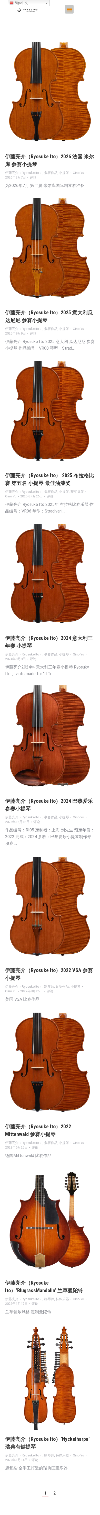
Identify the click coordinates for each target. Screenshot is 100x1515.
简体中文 (21, 3)
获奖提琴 (77, 492)
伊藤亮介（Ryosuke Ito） (24, 173)
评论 (33, 177)
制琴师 (49, 986)
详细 (57, 93)
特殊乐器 (62, 1299)
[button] (69, 9)
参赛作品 (50, 173)
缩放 (43, 93)
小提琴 (64, 173)
